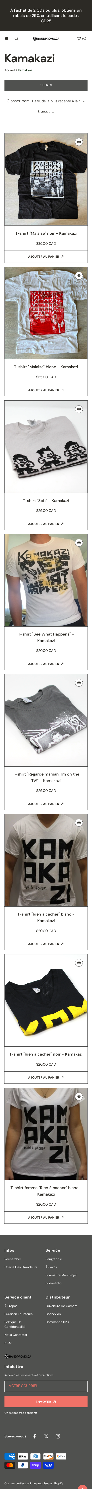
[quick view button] (79, 142)
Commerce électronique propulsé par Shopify (33, 1483)
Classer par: (18, 101)
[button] (7, 39)
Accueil (9, 70)
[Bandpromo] (46, 39)
